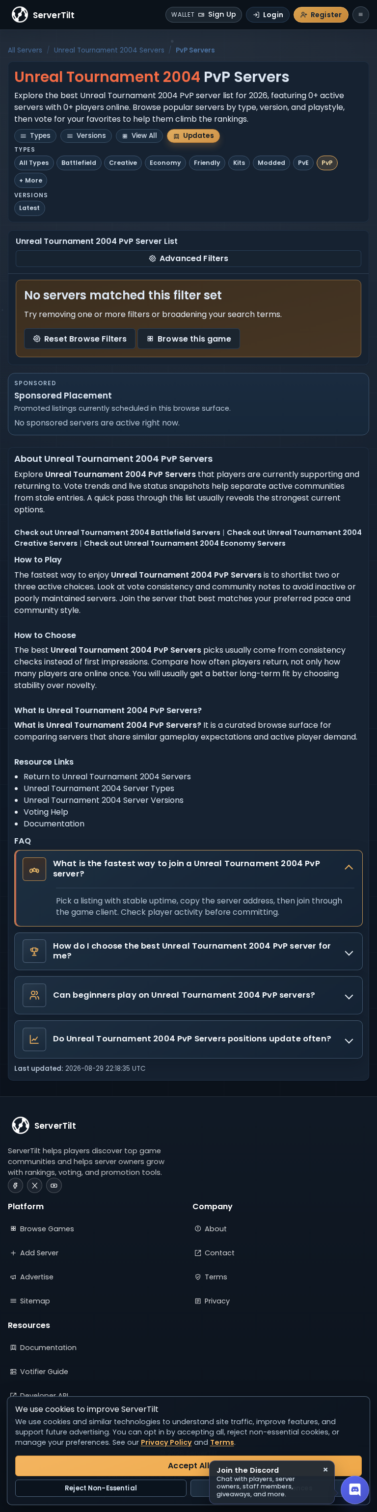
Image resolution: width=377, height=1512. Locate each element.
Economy (165, 163)
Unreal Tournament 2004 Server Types (99, 788)
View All (144, 135)
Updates (198, 135)
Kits (239, 163)
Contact (220, 1253)
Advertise (37, 1277)
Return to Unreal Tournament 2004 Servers (107, 776)
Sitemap (35, 1301)
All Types (34, 163)
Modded (271, 163)
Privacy (217, 1301)
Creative (123, 163)
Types (40, 135)
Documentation (54, 823)
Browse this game (194, 339)
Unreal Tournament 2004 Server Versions (104, 800)
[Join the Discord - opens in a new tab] (355, 1490)
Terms (216, 1277)
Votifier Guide (44, 1372)
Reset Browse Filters (85, 339)
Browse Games (47, 1229)
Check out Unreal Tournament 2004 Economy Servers (185, 543)
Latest (29, 208)
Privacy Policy (166, 1442)
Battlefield (78, 163)
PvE (303, 163)
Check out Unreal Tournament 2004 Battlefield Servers (117, 532)
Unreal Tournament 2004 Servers (109, 50)
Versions (91, 135)
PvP (327, 163)
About (216, 1229)
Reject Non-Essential (101, 1488)
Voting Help (46, 812)
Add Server (39, 1253)
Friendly (207, 163)
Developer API (44, 1396)
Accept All (188, 1465)
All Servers (25, 50)
